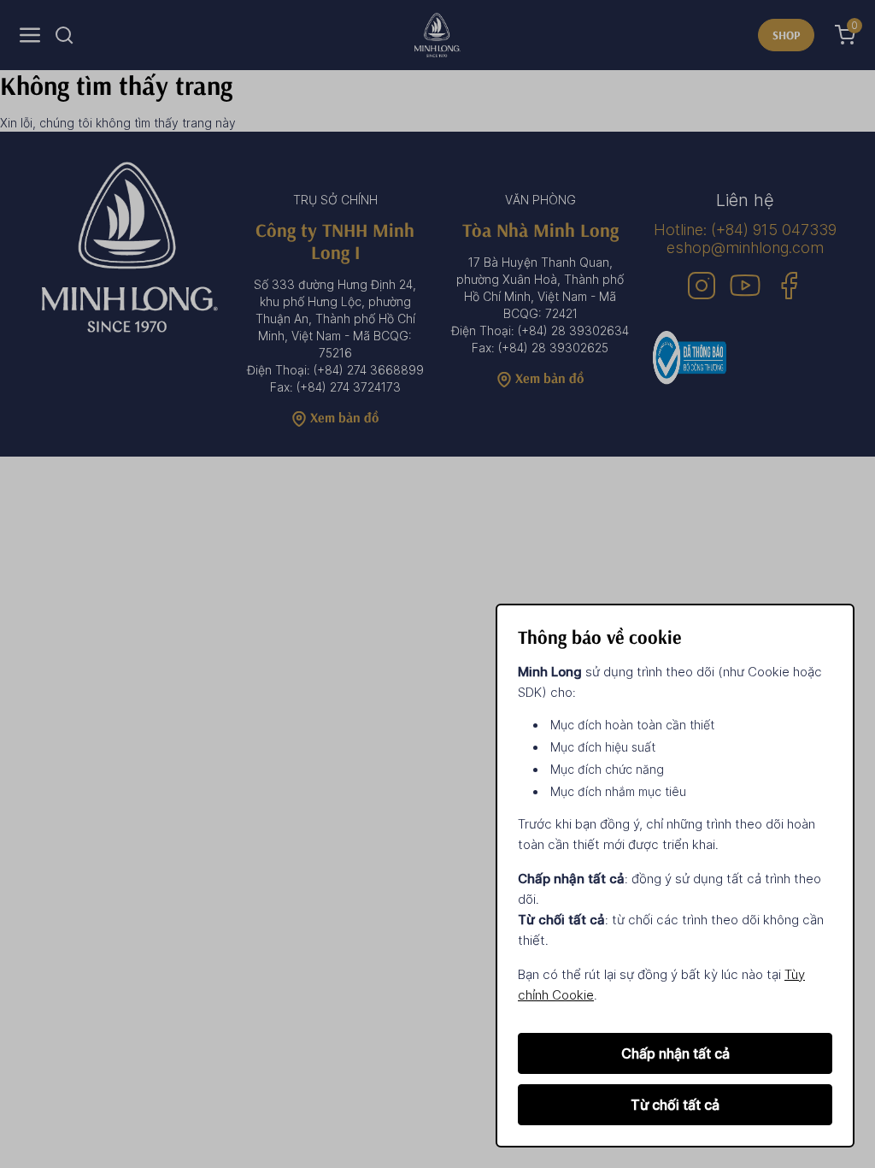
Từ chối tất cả (675, 1104)
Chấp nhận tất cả (675, 1053)
